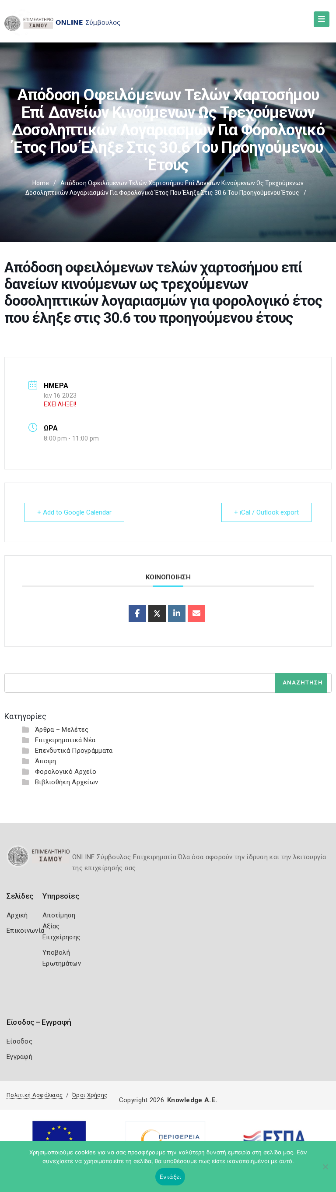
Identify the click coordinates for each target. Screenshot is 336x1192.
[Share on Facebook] (137, 613)
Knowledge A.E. (192, 1100)
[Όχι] (325, 1171)
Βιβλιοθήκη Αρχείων (66, 782)
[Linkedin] (177, 613)
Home (40, 183)
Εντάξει (170, 1176)
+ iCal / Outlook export (266, 512)
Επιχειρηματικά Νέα (65, 740)
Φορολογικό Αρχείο (65, 772)
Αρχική (17, 915)
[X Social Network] (157, 613)
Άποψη (45, 761)
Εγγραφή (19, 1057)
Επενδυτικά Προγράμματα (74, 751)
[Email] (196, 613)
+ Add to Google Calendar (74, 512)
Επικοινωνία (25, 931)
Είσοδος (19, 1041)
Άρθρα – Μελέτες (62, 730)
